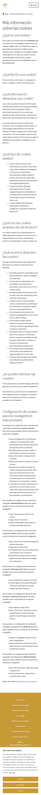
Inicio (6, 14)
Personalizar (20, 785)
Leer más (12, 773)
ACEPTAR (20, 779)
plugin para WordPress (28, 681)
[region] (20, 771)
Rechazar (20, 791)
